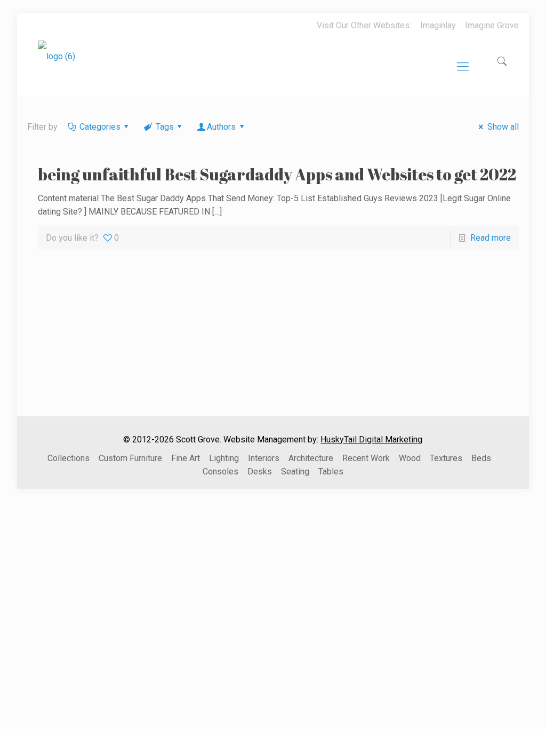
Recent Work (366, 458)
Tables (330, 471)
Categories (100, 127)
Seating (295, 471)
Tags (165, 127)
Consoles (220, 471)
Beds (481, 458)
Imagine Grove (492, 25)
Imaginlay (438, 25)
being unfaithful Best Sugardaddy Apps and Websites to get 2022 (277, 174)
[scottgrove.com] (56, 64)
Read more (490, 238)
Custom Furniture (130, 458)
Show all (502, 127)
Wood (410, 458)
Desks (259, 471)
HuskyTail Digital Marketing (371, 439)
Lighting (224, 458)
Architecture (310, 458)
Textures (446, 458)
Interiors (263, 458)
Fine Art (185, 458)
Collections (68, 458)
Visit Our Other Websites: (364, 25)
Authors (221, 127)
